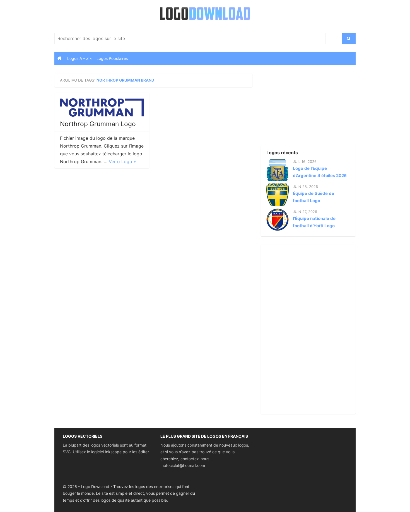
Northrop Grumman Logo (98, 124)
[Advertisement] (298, 108)
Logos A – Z (78, 58)
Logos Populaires (112, 58)
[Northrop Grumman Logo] (102, 107)
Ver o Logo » (122, 161)
